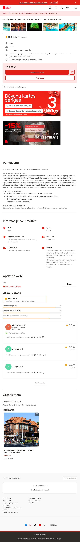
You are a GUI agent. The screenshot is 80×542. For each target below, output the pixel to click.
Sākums (5, 13)
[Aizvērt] (75, 2)
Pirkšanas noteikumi (10, 512)
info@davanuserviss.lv (41, 490)
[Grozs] (67, 8)
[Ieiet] (56, 8)
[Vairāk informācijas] (30, 50)
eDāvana (6, 505)
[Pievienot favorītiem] (72, 72)
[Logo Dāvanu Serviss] (8, 8)
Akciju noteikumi (34, 500)
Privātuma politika (34, 498)
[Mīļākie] (62, 8)
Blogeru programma (10, 503)
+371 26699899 (41, 486)
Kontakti (31, 503)
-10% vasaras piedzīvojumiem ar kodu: (33, 2)
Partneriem (7, 500)
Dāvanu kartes (14, 13)
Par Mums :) (7, 498)
